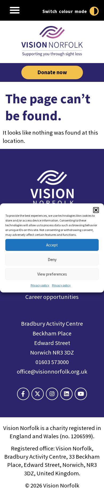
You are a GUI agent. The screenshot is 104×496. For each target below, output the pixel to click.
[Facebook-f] (23, 394)
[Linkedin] (66, 394)
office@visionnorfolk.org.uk (52, 371)
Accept (52, 244)
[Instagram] (52, 394)
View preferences (52, 273)
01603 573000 (52, 362)
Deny (52, 259)
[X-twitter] (37, 394)
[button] (96, 210)
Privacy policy (40, 285)
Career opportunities (52, 296)
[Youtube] (81, 394)
